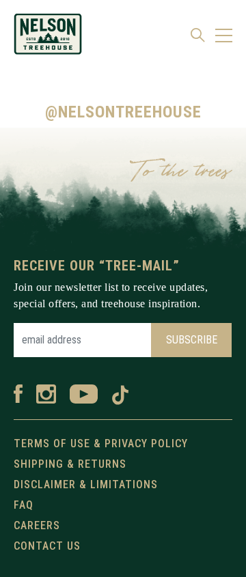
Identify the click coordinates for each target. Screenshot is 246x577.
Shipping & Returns (70, 464)
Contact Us (47, 545)
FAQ (23, 504)
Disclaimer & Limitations (86, 484)
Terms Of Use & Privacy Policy (101, 443)
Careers (37, 525)
